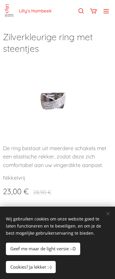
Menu (106, 11)
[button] (81, 11)
